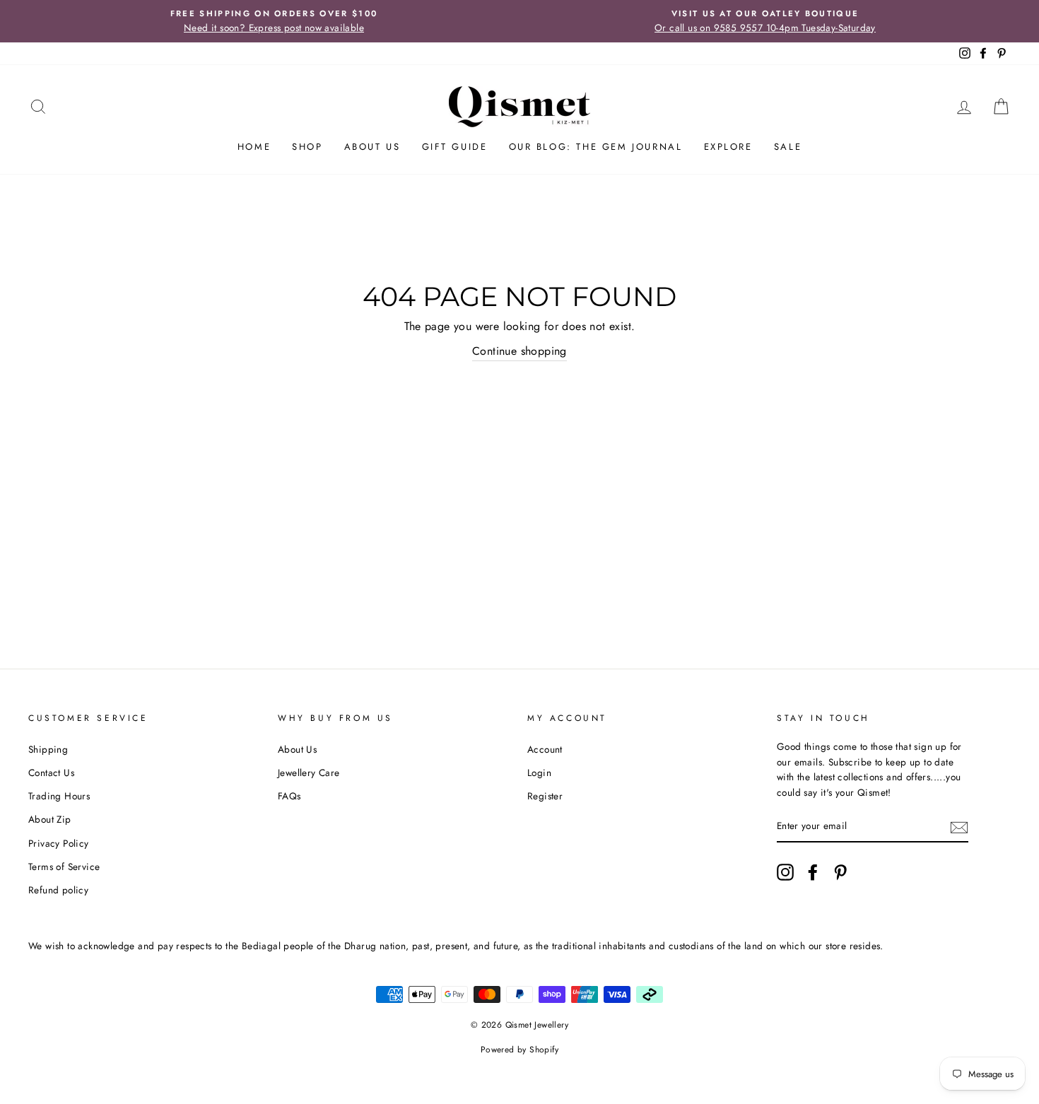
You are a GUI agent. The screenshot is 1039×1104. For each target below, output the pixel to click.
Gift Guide (455, 146)
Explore (728, 146)
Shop (307, 146)
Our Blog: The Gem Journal (596, 146)
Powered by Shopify (519, 1049)
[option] (274, 21)
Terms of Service (64, 866)
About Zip (49, 819)
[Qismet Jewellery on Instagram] (785, 872)
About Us (372, 146)
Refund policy (58, 890)
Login (539, 772)
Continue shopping (519, 351)
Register (545, 796)
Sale (788, 146)
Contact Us (51, 772)
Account (545, 749)
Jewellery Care (309, 772)
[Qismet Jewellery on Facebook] (812, 872)
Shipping (48, 749)
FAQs (289, 796)
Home (254, 146)
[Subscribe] (959, 827)
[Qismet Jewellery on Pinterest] (840, 872)
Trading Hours (59, 796)
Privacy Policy (58, 843)
